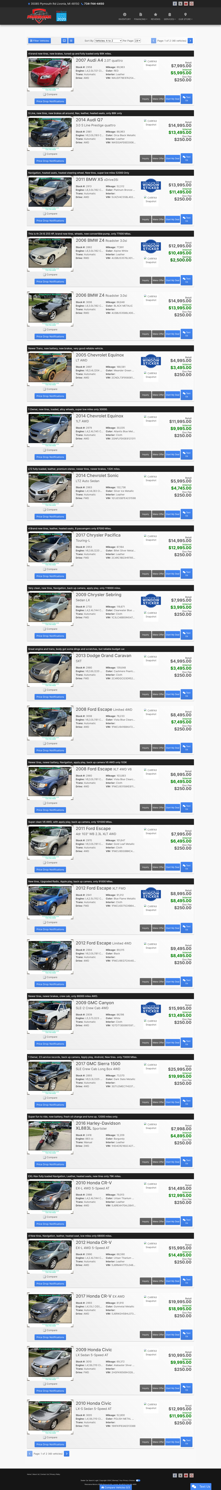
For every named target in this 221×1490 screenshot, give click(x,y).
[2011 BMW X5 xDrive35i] (50, 192)
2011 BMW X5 (97, 179)
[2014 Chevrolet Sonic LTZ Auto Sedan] (50, 488)
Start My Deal (172, 99)
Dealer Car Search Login (89, 1480)
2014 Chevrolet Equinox (99, 418)
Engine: (80, 70)
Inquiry (145, 99)
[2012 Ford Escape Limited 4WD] (50, 956)
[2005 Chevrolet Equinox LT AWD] (50, 368)
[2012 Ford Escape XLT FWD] (50, 901)
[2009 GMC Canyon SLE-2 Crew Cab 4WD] (50, 1016)
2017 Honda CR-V (100, 1296)
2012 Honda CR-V (94, 1245)
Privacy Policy (55, 1474)
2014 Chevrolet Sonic (97, 478)
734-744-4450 (94, 3)
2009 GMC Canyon (95, 1005)
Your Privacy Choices (127, 1480)
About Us (36, 1474)
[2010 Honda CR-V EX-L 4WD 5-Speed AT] (50, 1196)
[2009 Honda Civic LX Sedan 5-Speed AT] (50, 1363)
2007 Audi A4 (99, 60)
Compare (52, 94)
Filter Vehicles (40, 40)
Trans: (79, 74)
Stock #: (80, 67)
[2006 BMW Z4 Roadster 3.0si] (50, 253)
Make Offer (158, 99)
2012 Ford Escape (101, 888)
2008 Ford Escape (104, 709)
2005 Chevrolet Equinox (100, 357)
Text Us (187, 99)
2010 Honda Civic (94, 1406)
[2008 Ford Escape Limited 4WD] (50, 722)
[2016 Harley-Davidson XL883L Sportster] (50, 1136)
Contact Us (45, 1474)
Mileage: (111, 67)
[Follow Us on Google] (191, 4)
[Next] (190, 40)
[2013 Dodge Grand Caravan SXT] (50, 669)
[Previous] (153, 40)
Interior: (110, 74)
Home (29, 1474)
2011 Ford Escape (96, 831)
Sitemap (115, 1480)
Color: (109, 70)
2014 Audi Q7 (96, 122)
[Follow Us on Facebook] (175, 4)
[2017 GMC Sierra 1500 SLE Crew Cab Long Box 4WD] (50, 1077)
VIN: (108, 77)
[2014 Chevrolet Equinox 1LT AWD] (50, 429)
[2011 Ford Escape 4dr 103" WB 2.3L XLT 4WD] (50, 841)
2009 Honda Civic (94, 1352)
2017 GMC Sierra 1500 (98, 1066)
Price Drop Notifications (50, 101)
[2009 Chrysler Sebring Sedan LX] (50, 608)
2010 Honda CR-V (94, 1185)
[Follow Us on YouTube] (186, 4)
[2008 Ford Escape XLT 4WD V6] (50, 782)
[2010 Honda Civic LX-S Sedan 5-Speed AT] (50, 1416)
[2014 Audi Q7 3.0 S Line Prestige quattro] (50, 133)
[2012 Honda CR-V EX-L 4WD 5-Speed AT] (50, 1255)
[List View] (71, 40)
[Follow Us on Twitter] (180, 4)
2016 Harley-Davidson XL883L (98, 1126)
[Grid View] (64, 40)
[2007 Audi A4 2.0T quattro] (50, 73)
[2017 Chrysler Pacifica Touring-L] (50, 548)
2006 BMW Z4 (101, 240)
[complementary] (212, 1481)
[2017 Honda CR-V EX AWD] (50, 1309)
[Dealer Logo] (47, 16)
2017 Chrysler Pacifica (98, 537)
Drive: (79, 77)
